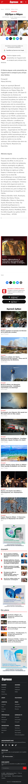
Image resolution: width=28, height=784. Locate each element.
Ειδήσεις (3, 685)
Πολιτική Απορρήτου (17, 776)
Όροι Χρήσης (18, 732)
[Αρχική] (6, 679)
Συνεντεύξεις (18, 719)
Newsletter (3, 730)
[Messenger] (17, 38)
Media (16, 691)
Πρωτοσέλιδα (5, 715)
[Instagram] (6, 745)
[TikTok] (16, 745)
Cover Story (4, 694)
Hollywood (17, 689)
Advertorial (4, 728)
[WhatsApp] (14, 38)
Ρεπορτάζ (3, 687)
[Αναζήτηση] (25, 2)
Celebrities (17, 687)
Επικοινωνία (18, 730)
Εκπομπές (17, 717)
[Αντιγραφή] (21, 38)
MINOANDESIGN (16, 781)
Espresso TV (18, 715)
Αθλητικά (3, 717)
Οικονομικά (4, 719)
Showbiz (17, 685)
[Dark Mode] (22, 2)
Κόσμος (3, 691)
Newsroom (17, 17)
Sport (3, 697)
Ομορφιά (3, 704)
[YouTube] (12, 745)
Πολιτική (3, 689)
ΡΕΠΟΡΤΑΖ (14, 11)
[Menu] (2, 2)
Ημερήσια (17, 704)
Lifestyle (4, 702)
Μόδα (2, 711)
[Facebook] (7, 38)
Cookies (3, 778)
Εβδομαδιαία (18, 706)
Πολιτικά (3, 722)
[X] (9, 745)
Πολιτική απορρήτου (19, 734)
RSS (2, 732)
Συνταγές (3, 709)
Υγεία (2, 706)
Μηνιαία (17, 709)
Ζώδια (16, 702)
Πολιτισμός (18, 697)
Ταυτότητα (17, 728)
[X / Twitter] (10, 38)
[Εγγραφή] (24, 768)
